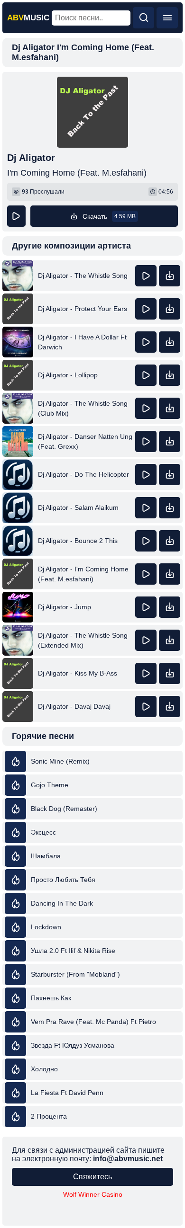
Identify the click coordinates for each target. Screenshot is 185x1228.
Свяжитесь (92, 1177)
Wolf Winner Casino (92, 1194)
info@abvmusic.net (128, 1159)
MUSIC (28, 17)
